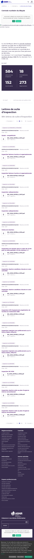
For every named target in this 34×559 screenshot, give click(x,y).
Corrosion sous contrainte (23, 448)
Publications (4, 460)
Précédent (10, 121)
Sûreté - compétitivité (8, 135)
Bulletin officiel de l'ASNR (7, 434)
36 (21, 121)
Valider (5, 525)
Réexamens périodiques (23, 439)
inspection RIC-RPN (8, 371)
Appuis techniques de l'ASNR (24, 469)
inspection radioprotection (10, 192)
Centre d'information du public (8, 465)
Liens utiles (20, 475)
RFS (2, 443)
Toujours (18, 21)
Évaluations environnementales (8, 444)
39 (25, 121)
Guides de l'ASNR (5, 439)
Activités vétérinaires (6, 486)
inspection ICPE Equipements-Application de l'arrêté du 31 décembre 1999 (16, 310)
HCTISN (19, 472)
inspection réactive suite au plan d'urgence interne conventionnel (15, 391)
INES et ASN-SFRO (22, 438)
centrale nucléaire (25, 44)
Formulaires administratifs (7, 495)
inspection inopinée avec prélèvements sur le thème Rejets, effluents (16, 331)
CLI (18, 470)
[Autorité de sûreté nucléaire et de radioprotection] (6, 2)
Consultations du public (7, 438)
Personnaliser (12, 557)
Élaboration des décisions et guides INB (7, 449)
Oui (14, 21)
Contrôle (20, 430)
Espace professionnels (9, 479)
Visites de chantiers (8, 230)
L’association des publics (7, 436)
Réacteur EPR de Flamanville (24, 446)
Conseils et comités (22, 467)
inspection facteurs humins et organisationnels (17, 154)
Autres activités (23, 456)
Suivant (29, 121)
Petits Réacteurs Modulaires (24, 441)
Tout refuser (20, 557)
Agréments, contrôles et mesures (9, 490)
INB (15, 57)
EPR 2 (19, 443)
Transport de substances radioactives (9, 488)
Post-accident (21, 465)
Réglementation (7, 430)
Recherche (20, 462)
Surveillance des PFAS (22, 444)
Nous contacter (5, 467)
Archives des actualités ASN (22, 100)
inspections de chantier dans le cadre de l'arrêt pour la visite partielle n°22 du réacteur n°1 (16, 249)
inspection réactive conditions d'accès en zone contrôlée (16, 270)
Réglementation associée (7, 451)
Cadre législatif (5, 441)
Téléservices (4, 497)
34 (17, 121)
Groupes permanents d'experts (24, 460)
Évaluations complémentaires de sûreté (25, 452)
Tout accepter (28, 557)
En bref (5, 100)
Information (5, 456)
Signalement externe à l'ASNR (8, 498)
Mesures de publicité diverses (8, 446)
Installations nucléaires (6, 481)
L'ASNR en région (21, 434)
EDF (11, 46)
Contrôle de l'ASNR (22, 436)
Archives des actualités (6, 462)
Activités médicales (6, 483)
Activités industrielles (6, 485)
